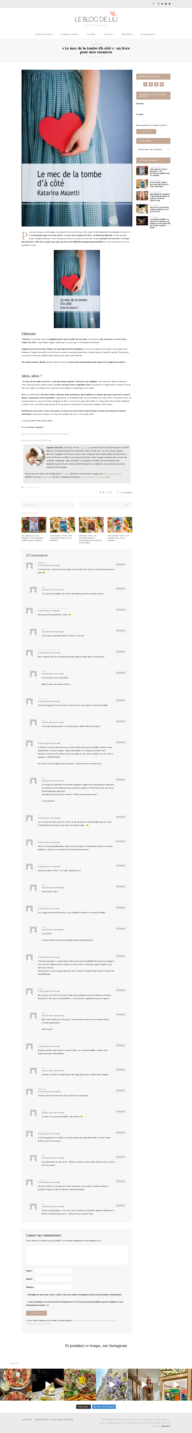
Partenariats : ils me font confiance (54, 1420)
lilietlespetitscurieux (113, 473)
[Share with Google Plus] (107, 492)
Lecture (101, 57)
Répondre (120, 564)
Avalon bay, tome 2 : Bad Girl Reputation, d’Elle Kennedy (159, 184)
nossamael (43, 699)
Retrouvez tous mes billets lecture (37, 440)
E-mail (140, 114)
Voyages (108, 34)
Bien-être (127, 34)
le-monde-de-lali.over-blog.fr (53, 608)
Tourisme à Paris (69, 34)
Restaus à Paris (43, 34)
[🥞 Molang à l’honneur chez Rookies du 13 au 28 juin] (48, 1385)
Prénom (140, 103)
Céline (41, 864)
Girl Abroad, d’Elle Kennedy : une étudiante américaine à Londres (160, 172)
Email (29, 1279)
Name (29, 1271)
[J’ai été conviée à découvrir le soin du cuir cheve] (144, 1385)
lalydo (41, 816)
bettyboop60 (44, 906)
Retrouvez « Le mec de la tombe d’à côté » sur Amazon (45, 433)
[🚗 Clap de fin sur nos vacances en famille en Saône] (112, 1385)
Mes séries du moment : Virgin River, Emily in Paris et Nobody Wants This (160, 197)
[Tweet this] (103, 492)
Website (30, 1287)
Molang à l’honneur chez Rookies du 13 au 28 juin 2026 (159, 209)
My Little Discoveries (49, 650)
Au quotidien (147, 34)
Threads (102, 477)
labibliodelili (47, 477)
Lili (39, 955)
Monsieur (84, 447)
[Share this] (99, 492)
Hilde (40, 1044)
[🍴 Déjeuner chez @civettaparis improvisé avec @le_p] (16, 1385)
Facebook (85, 477)
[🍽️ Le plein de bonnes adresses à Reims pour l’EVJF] (80, 1385)
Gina (40, 840)
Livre (37, 488)
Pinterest (93, 477)
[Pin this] (111, 492)
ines (40, 741)
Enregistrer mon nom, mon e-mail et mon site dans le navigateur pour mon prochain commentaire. (75, 1294)
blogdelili (66, 473)
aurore (41, 1180)
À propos (26, 1420)
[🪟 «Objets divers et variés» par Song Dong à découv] (176, 1385)
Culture (91, 34)
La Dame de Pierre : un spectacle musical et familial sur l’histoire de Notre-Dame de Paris (160, 223)
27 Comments (126, 493)
